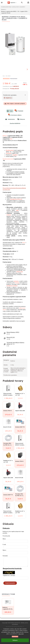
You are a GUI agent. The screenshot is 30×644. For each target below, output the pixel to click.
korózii (17, 282)
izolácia (9, 215)
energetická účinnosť (16, 199)
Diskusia (22, 119)
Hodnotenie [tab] (11, 119)
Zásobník (8, 153)
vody (17, 210)
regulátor (15, 155)
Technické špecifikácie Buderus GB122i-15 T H (15, 344)
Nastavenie (15, 636)
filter (11, 139)
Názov (4, 550)
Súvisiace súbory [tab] (15, 115)
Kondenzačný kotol (8, 159)
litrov (23, 242)
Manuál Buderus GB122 (13, 333)
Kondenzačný (10, 150)
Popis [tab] (11, 111)
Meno (4, 539)
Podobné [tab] (19, 111)
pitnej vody (19, 271)
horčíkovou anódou (12, 285)
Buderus (5, 135)
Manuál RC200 (11, 338)
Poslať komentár (10, 583)
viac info (21, 633)
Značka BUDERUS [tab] (15, 123)
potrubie (16, 281)
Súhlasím (15, 640)
